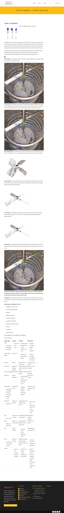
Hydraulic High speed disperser (13, 54)
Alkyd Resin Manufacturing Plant (25, 497)
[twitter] (55, 512)
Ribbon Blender (22, 490)
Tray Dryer (10, 498)
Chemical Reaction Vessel (24, 492)
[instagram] (59, 512)
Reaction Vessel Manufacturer (9, 490)
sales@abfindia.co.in (37, 496)
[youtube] (57, 512)
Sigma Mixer (22, 488)
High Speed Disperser (23, 493)
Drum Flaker (22, 495)
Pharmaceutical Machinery (38, 498)
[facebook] (53, 512)
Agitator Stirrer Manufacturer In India (29, 50)
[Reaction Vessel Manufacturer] (8, 1)
